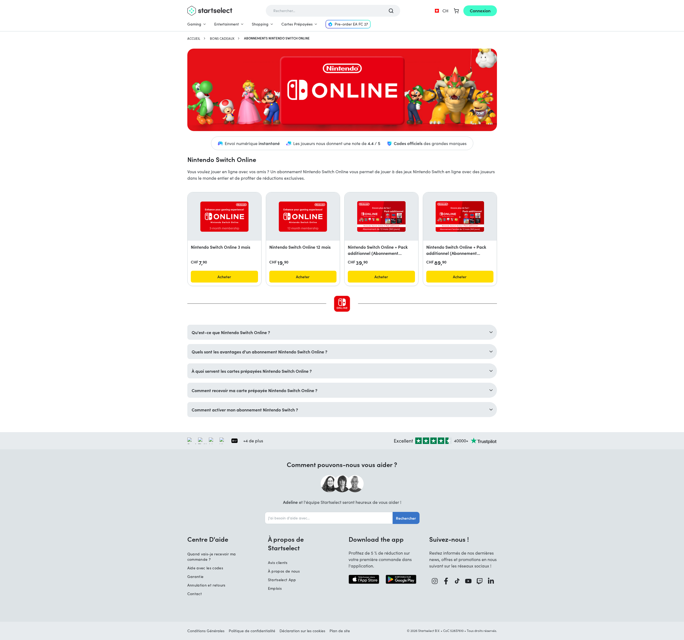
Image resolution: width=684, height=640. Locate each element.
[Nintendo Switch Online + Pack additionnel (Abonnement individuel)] (381, 216)
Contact (194, 593)
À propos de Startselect (286, 543)
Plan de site (340, 630)
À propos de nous (284, 571)
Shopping (260, 24)
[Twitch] (479, 581)
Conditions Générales (205, 630)
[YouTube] (468, 581)
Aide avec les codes (205, 567)
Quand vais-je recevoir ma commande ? (211, 556)
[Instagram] (435, 581)
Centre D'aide (207, 539)
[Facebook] (446, 581)
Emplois (275, 588)
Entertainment (226, 24)
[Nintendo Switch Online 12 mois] (303, 216)
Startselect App (282, 579)
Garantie (195, 576)
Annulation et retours (206, 585)
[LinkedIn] (491, 581)
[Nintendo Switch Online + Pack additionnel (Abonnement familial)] (460, 216)
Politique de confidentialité (252, 630)
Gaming (194, 24)
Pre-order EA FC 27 (351, 24)
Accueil (193, 38)
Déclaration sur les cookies (302, 630)
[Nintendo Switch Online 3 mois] (224, 216)
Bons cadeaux (222, 38)
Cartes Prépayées (297, 24)
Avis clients (278, 562)
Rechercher (406, 518)
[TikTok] (457, 581)
